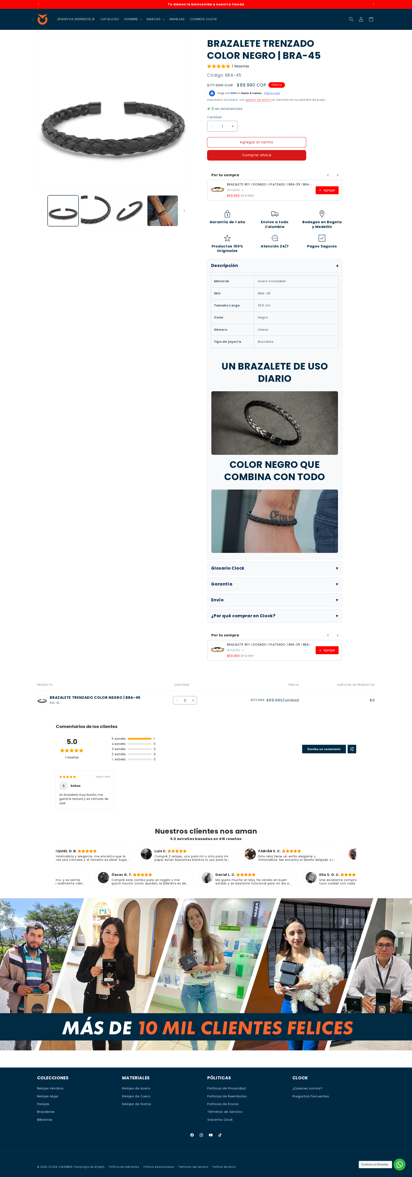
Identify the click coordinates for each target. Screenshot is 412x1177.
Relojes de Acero (136, 1088)
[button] (133, 19)
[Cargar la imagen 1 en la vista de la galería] (63, 210)
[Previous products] (328, 175)
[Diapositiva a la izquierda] (42, 210)
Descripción (224, 265)
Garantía (221, 584)
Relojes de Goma (136, 1104)
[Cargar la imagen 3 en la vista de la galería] (129, 210)
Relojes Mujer (48, 1096)
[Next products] (337, 175)
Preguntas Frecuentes (310, 1096)
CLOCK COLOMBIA (60, 1167)
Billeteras (44, 1120)
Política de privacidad (159, 1167)
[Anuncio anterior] (38, 4)
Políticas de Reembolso (227, 1096)
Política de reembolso (124, 1167)
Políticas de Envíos (223, 1104)
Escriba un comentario (324, 749)
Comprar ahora (256, 155)
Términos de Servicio (224, 1112)
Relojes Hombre (50, 1088)
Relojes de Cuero (136, 1096)
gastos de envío (258, 100)
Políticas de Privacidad (226, 1088)
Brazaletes (46, 1112)
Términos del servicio (193, 1167)
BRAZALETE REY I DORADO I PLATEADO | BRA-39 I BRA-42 (270, 184)
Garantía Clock (220, 1120)
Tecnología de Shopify (89, 1167)
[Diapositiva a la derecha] (184, 210)
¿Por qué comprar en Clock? (243, 616)
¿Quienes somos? (307, 1088)
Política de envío (224, 1167)
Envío (217, 600)
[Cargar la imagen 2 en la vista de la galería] (96, 210)
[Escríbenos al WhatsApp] (400, 1165)
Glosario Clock (228, 568)
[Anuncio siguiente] (373, 4)
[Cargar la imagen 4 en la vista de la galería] (162, 210)
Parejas (43, 1104)
